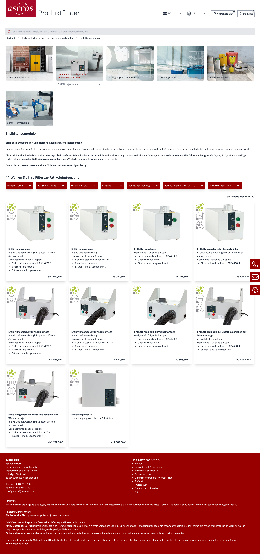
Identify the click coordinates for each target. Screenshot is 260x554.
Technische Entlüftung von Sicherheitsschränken (48, 38)
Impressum (141, 484)
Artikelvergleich (225, 13)
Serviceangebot (143, 474)
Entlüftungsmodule (90, 38)
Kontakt (139, 463)
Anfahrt (139, 481)
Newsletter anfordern (146, 470)
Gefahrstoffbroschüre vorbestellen (153, 477)
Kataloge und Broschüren (148, 467)
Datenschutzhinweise (146, 488)
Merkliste (248, 13)
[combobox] (174, 13)
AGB (137, 491)
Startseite (11, 38)
